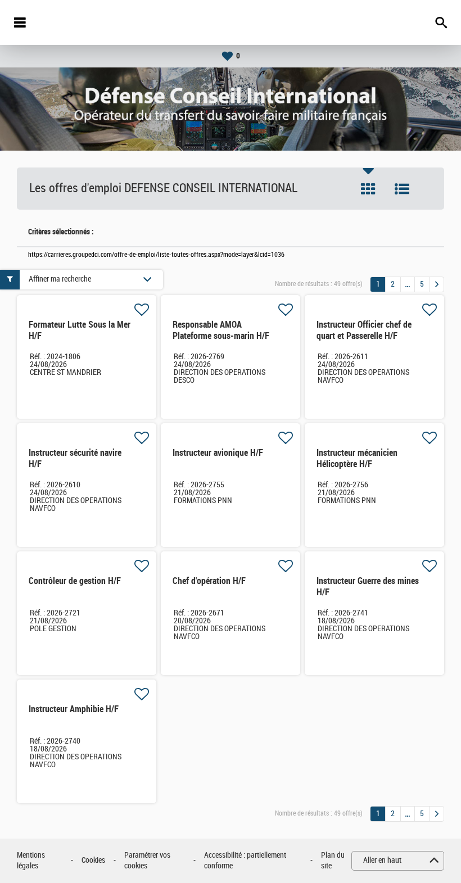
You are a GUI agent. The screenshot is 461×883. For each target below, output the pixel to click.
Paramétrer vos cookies (147, 860)
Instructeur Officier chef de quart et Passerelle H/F (364, 330)
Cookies (93, 860)
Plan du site (333, 860)
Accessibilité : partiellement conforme (245, 860)
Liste (402, 189)
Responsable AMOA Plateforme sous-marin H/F (221, 330)
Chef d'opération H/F (209, 581)
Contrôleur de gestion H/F (75, 581)
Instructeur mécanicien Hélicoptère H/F (357, 458)
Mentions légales (31, 860)
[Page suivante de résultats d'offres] (437, 284)
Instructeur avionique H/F (218, 452)
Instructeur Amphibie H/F (74, 709)
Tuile (368, 189)
